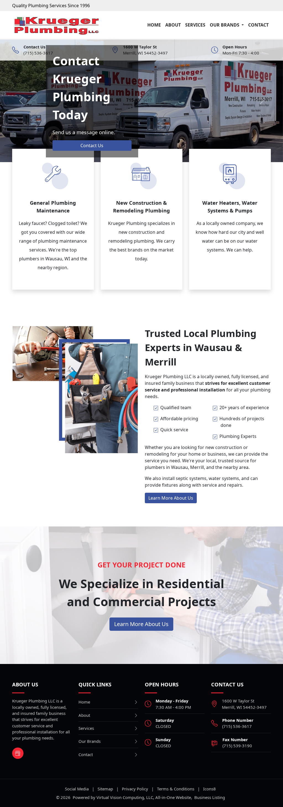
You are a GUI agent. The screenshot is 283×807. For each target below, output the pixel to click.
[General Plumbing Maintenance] (53, 173)
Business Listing (209, 797)
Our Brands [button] (225, 25)
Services (195, 25)
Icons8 (209, 789)
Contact (258, 25)
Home (154, 25)
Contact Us (91, 145)
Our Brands (89, 741)
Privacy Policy (135, 789)
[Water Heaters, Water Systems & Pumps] (230, 173)
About (173, 25)
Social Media (77, 789)
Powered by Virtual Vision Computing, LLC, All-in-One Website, (132, 797)
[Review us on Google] (17, 753)
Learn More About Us (170, 498)
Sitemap (105, 789)
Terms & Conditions (175, 789)
